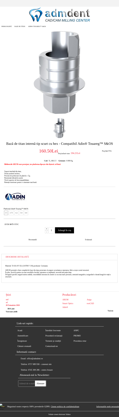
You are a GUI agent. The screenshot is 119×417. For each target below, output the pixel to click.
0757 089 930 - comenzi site (40, 364)
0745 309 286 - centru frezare (40, 370)
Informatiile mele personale (107, 407)
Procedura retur (80, 341)
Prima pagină (6, 26)
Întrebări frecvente (53, 330)
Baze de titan (20, 26)
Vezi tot (110, 311)
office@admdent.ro (35, 358)
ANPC (76, 330)
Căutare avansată (24, 346)
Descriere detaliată (17, 257)
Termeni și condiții (53, 341)
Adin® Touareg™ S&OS (37, 26)
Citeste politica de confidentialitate (65, 407)
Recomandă (33, 240)
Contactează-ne (51, 346)
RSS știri (11, 309)
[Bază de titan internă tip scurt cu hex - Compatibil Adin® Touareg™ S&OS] (59, 113)
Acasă (19, 330)
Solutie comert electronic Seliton (59, 414)
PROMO (77, 336)
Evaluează (88, 240)
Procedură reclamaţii (53, 336)
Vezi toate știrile (11, 312)
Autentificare (22, 336)
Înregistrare (22, 341)
